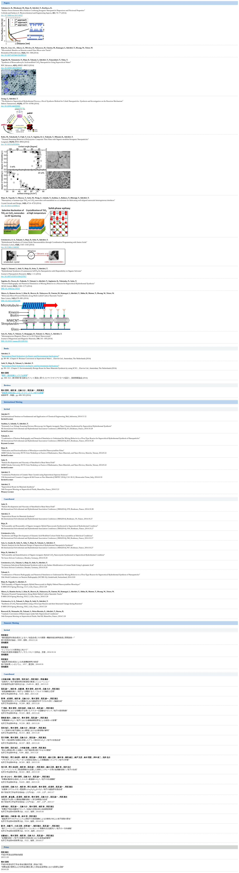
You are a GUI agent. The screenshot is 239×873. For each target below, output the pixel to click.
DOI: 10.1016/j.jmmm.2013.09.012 (14, 341)
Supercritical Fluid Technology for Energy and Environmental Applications (30, 356)
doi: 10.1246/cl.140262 (10, 247)
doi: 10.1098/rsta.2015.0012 (12, 15)
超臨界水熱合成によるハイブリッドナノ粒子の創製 (22, 393)
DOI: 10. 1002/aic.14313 (10, 289)
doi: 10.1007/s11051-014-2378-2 (13, 276)
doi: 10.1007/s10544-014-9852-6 (13, 55)
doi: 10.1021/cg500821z (10, 206)
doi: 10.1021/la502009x (10, 144)
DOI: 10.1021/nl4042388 (10, 301)
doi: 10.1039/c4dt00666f (10, 106)
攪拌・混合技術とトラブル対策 (14, 375)
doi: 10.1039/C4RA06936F (11, 68)
